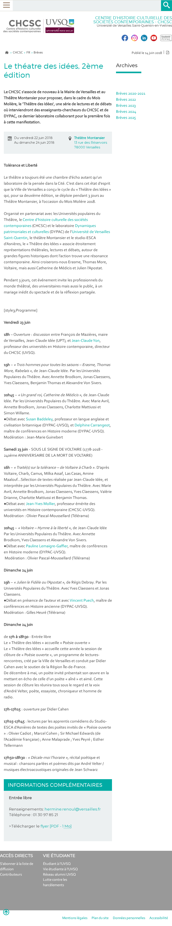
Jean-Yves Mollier (40, 504)
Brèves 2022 (126, 100)
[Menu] (6, 5)
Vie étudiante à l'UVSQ (60, 869)
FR (28, 52)
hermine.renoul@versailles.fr (73, 809)
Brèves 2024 (126, 112)
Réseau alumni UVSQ (59, 875)
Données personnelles (129, 918)
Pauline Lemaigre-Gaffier (47, 546)
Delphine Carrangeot (92, 425)
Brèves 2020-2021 (130, 94)
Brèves (38, 52)
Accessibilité (158, 918)
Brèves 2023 (126, 106)
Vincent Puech (82, 601)
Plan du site (100, 918)
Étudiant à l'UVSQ (57, 864)
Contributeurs (11, 875)
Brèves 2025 (126, 118)
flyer (56, 826)
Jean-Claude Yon (86, 341)
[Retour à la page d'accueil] (38, 26)
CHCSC (18, 52)
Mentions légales (74, 918)
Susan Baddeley (39, 419)
